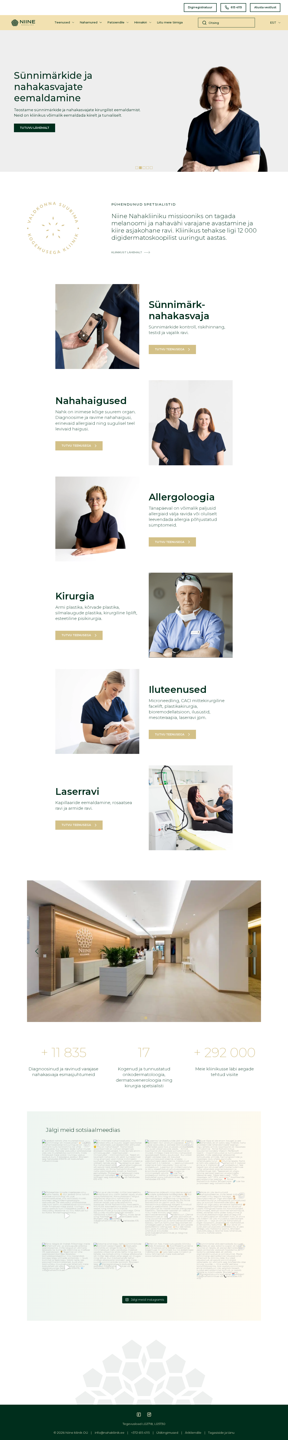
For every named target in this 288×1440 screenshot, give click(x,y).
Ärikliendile (193, 1432)
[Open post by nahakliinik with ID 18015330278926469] (118, 1164)
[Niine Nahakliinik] (23, 20)
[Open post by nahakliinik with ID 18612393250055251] (66, 1216)
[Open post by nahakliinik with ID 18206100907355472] (221, 1267)
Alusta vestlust (265, 7)
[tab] (136, 167)
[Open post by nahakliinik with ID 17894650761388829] (221, 1164)
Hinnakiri (140, 22)
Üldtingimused (167, 1432)
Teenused (62, 22)
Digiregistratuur (200, 7)
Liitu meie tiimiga (170, 22)
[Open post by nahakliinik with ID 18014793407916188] (221, 1216)
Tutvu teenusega (169, 349)
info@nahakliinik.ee (109, 1432)
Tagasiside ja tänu (221, 1432)
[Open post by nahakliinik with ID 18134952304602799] (169, 1267)
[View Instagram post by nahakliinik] (87, 1185)
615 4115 (236, 7)
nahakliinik (66, 1143)
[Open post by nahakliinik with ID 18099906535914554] (118, 1267)
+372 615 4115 (140, 1432)
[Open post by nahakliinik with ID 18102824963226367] (169, 1164)
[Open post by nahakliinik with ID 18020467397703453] (169, 1216)
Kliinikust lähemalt (126, 252)
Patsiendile (115, 22)
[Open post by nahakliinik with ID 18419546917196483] (66, 1267)
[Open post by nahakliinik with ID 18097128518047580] (66, 1164)
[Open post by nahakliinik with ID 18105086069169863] (118, 1216)
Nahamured (88, 22)
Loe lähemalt (74, 133)
